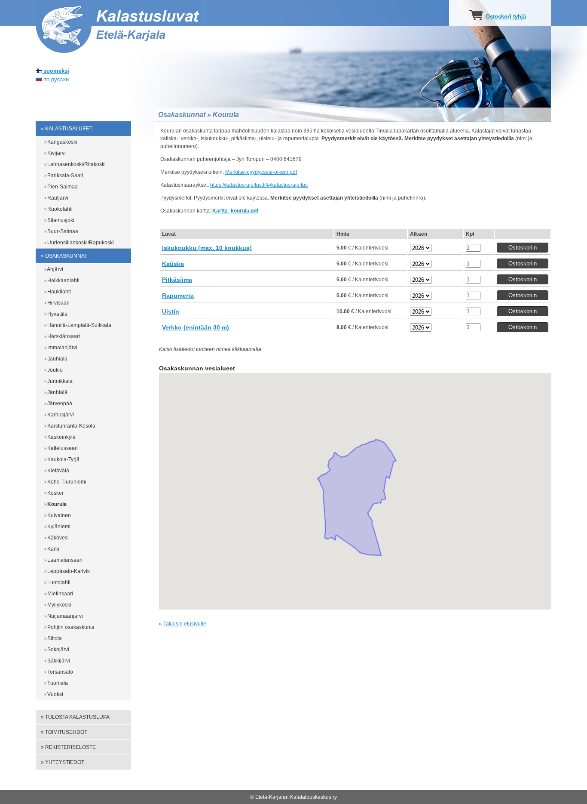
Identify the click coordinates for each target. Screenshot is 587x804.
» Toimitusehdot (64, 732)
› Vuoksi (53, 694)
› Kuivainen (57, 515)
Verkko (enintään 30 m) (195, 327)
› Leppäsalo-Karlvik (67, 571)
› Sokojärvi (56, 650)
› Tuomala (56, 683)
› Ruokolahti (58, 209)
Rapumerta (178, 295)
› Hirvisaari (57, 303)
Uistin (170, 311)
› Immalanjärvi (60, 348)
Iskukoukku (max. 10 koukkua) (207, 247)
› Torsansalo (58, 672)
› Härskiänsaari (62, 336)
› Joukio (53, 370)
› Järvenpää (58, 403)
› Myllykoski (57, 605)
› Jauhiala (55, 359)
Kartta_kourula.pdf (235, 211)
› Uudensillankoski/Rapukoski (79, 243)
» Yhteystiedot (62, 762)
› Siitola (53, 638)
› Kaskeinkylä (60, 437)
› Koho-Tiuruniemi (65, 482)
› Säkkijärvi (57, 661)
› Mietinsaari (58, 594)
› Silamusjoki (59, 220)
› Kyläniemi (57, 527)
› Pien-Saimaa (61, 187)
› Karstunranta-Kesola (69, 426)
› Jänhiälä (55, 392)
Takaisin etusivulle (184, 624)
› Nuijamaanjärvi (63, 616)
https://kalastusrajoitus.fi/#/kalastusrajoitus (259, 185)
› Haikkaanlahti (61, 280)
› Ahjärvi (53, 269)
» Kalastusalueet (66, 129)
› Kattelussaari (61, 448)
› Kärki (51, 549)
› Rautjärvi (56, 198)
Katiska (173, 263)
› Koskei (53, 493)
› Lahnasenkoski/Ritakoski (75, 164)
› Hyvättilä (55, 314)
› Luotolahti (57, 582)
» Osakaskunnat (64, 256)
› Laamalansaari (63, 560)
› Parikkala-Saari (63, 176)
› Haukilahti (57, 292)
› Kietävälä (56, 471)
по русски (55, 79)
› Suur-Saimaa (61, 231)
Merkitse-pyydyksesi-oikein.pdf (261, 172)
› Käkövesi (56, 538)
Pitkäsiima (177, 279)
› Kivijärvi (55, 153)
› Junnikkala (58, 381)
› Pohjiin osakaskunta (69, 627)
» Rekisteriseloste (68, 747)
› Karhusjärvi (59, 415)
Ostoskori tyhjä (506, 16)
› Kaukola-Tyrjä (61, 459)
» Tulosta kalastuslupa (75, 717)
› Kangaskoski (60, 142)
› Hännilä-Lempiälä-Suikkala (77, 325)
